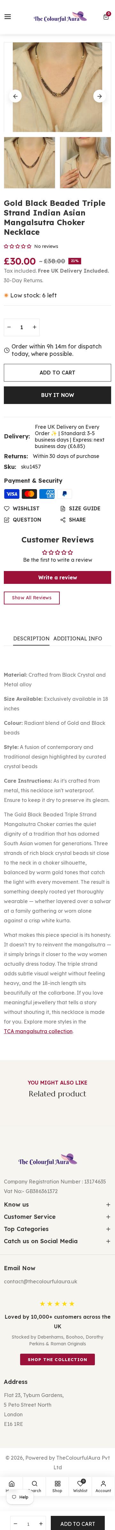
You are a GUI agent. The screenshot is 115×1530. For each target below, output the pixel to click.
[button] (107, 17)
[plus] (34, 327)
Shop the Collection (57, 1359)
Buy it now (57, 395)
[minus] (9, 327)
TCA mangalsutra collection (38, 1031)
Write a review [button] (57, 577)
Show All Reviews (31, 598)
